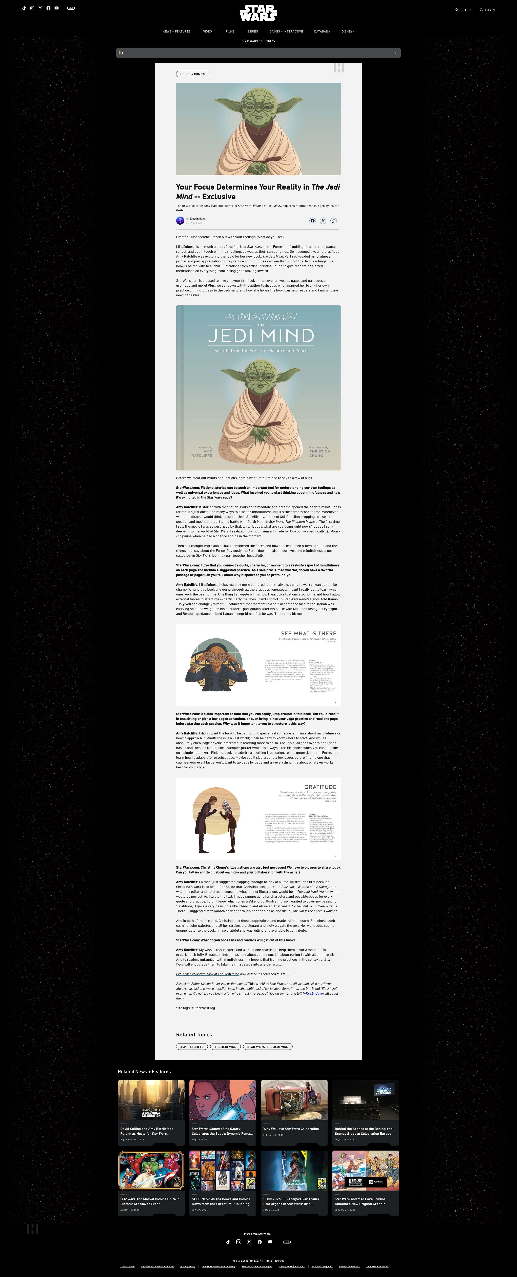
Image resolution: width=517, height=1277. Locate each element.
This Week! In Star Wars (266, 983)
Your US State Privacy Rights (257, 1266)
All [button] (124, 53)
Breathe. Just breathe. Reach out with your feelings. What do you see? (230, 237)
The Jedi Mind (207, 974)
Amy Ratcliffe (186, 256)
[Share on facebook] (312, 221)
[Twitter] (40, 8)
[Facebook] (48, 8)
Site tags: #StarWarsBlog (195, 1008)
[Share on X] (323, 221)
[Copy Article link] (333, 221)
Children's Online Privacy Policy (218, 1266)
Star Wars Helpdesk (322, 1266)
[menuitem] (207, 32)
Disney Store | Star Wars (292, 1266)
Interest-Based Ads (349, 1266)
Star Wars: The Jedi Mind (267, 1047)
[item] (176, 32)
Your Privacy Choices (377, 1266)
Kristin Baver (198, 218)
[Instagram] (32, 8)
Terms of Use (127, 1266)
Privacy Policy (187, 1266)
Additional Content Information (157, 1266)
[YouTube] (57, 8)
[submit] (457, 10)
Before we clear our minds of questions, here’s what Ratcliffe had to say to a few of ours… (245, 478)
